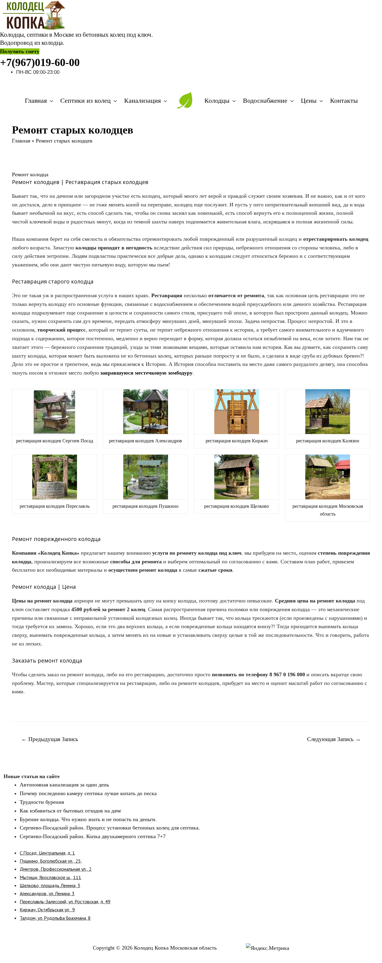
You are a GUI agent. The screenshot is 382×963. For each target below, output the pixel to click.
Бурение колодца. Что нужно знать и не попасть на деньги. (88, 819)
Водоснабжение (265, 100)
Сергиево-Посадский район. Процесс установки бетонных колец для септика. (110, 828)
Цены (309, 100)
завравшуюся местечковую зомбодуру (146, 373)
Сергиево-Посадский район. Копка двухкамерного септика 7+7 (93, 836)
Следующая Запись (334, 739)
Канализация (142, 100)
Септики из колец (85, 100)
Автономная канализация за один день (64, 785)
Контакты (344, 100)
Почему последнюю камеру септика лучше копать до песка (88, 793)
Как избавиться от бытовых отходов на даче (70, 811)
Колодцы (216, 100)
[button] (19, 51)
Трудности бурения (42, 802)
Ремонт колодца (30, 174)
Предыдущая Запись (49, 739)
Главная (36, 100)
